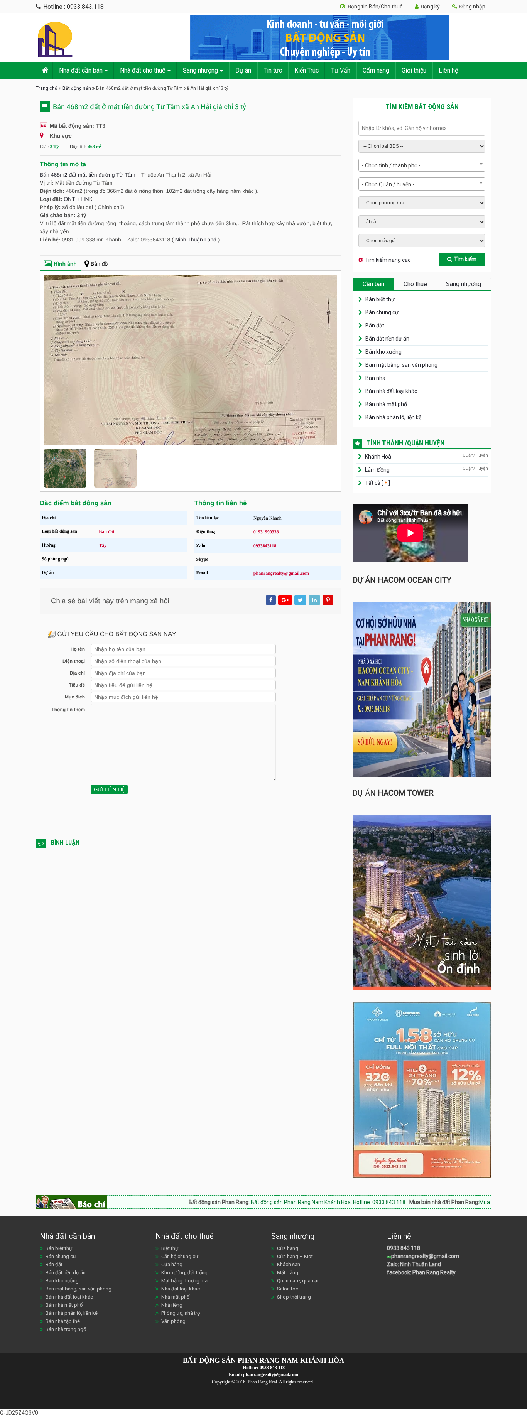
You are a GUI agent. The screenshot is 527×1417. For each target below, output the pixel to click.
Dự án (243, 70)
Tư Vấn (340, 70)
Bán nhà (375, 378)
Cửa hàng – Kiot (295, 1256)
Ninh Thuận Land (195, 239)
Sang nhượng (200, 70)
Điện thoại (73, 679)
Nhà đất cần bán (81, 70)
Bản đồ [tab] (99, 264)
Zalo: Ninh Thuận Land (414, 1264)
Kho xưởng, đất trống (184, 1272)
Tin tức (273, 70)
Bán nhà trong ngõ (66, 1329)
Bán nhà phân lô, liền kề (393, 417)
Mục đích (75, 715)
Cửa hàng (171, 1264)
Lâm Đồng (377, 470)
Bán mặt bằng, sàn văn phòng (401, 365)
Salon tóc (287, 1289)
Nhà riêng (171, 1305)
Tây (102, 563)
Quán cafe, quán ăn (298, 1281)
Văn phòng (173, 1321)
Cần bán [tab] (373, 284)
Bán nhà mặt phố (386, 404)
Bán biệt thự (380, 299)
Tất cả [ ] (377, 483)
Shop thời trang (294, 1297)
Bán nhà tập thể (63, 1321)
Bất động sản (76, 88)
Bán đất (106, 549)
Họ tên (78, 667)
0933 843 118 (403, 1248)
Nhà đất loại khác (180, 1289)
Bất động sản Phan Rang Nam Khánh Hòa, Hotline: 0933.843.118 (268, 1202)
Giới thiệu (414, 70)
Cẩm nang (376, 70)
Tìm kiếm (465, 259)
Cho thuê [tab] (415, 284)
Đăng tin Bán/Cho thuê (374, 6)
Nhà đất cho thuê (143, 70)
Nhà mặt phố (175, 1297)
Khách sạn (288, 1264)
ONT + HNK (78, 199)
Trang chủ (46, 88)
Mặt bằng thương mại (185, 1281)
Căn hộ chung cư (179, 1256)
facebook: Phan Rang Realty (421, 1272)
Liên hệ (448, 70)
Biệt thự (169, 1248)
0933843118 (264, 564)
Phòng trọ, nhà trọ (180, 1313)
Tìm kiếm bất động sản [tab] (422, 107)
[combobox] (421, 165)
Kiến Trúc (306, 70)
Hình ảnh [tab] (65, 264)
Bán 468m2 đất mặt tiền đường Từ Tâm (87, 175)
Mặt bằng (287, 1272)
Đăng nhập (471, 6)
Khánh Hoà (378, 457)
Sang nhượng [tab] (463, 284)
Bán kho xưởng (383, 352)
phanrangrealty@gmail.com (281, 591)
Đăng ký (429, 6)
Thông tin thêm (68, 727)
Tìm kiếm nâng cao (388, 260)
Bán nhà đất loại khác (391, 391)
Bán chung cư (382, 312)
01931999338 (266, 550)
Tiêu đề (77, 703)
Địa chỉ (77, 691)
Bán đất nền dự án (387, 339)
